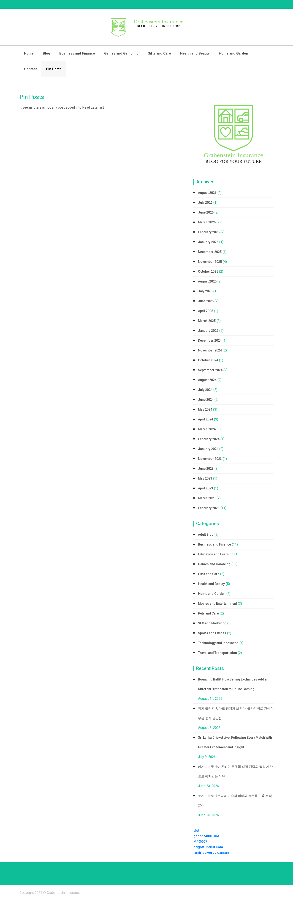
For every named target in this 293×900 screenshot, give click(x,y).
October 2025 (208, 271)
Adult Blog (206, 534)
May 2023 (205, 478)
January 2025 (208, 330)
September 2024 (210, 370)
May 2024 (205, 409)
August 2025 (207, 281)
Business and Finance (77, 53)
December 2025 (210, 252)
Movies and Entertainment (217, 603)
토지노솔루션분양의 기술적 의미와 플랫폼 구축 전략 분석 (235, 800)
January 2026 (208, 242)
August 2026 (207, 193)
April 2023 (205, 488)
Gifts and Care (159, 53)
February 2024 (209, 439)
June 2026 (206, 212)
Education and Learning (215, 554)
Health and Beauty (195, 53)
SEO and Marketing (212, 623)
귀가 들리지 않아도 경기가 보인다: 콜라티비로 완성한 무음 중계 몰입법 (236, 713)
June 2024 (206, 399)
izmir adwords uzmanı (211, 853)
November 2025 (210, 261)
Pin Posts (53, 69)
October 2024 (208, 360)
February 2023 (209, 508)
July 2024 (205, 390)
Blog (46, 53)
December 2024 (210, 340)
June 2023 (206, 468)
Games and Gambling (121, 53)
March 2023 (207, 498)
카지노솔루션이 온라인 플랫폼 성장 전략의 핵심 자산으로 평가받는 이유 (235, 771)
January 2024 (208, 449)
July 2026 (205, 202)
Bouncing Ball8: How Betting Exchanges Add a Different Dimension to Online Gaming (232, 684)
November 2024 (210, 350)
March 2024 (207, 429)
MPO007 (200, 842)
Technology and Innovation (218, 643)
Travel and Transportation (217, 653)
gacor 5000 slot (206, 836)
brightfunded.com (208, 847)
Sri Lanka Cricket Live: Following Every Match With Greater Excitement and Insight (235, 742)
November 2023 (210, 459)
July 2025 (205, 291)
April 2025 (205, 311)
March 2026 (207, 222)
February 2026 (209, 232)
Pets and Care (208, 613)
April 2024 (205, 419)
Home (29, 53)
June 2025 (206, 301)
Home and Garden (233, 53)
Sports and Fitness (212, 633)
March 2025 (207, 321)
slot (196, 831)
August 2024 (207, 380)
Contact (30, 69)
